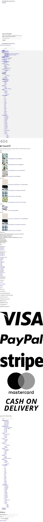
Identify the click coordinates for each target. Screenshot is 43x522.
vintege (3, 448)
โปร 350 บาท (2, 248)
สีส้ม (5, 476)
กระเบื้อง (5, 124)
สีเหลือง (5, 111)
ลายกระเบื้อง (2, 270)
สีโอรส (5, 483)
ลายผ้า (5, 86)
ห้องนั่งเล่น (6, 91)
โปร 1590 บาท (2, 254)
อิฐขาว (8, 136)
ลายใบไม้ (5, 123)
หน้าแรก (1, 287)
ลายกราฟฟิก (6, 116)
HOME (3, 50)
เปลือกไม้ (8, 75)
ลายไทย (5, 71)
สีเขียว (5, 108)
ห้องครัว (5, 90)
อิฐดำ (7, 135)
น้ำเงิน (5, 103)
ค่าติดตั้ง (1, 282)
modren (3, 63)
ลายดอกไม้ (6, 81)
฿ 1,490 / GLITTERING (8, 427)
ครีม (5, 98)
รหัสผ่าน (1, 516)
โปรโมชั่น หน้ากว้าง (5, 56)
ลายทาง (5, 121)
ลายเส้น (5, 68)
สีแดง (5, 112)
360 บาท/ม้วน (6, 54)
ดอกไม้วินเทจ (6, 449)
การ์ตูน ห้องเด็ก (2, 266)
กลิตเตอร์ (6, 125)
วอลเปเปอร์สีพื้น (4, 95)
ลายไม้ (5, 131)
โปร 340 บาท (2, 247)
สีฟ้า (5, 104)
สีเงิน (5, 109)
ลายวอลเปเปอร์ (4, 115)
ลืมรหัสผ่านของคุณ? (3, 520)
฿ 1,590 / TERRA (7, 59)
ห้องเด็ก (5, 122)
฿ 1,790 (5, 60)
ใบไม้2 (5, 83)
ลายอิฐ (1, 264)
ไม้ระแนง (6, 132)
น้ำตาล (5, 102)
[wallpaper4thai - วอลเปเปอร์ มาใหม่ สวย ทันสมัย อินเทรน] (5, 45)
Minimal (3, 85)
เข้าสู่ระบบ (6, 518)
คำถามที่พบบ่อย (2, 284)
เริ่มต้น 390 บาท (7, 434)
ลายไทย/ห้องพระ (7, 130)
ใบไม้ (5, 82)
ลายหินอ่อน (6, 117)
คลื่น (5, 72)
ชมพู (5, 469)
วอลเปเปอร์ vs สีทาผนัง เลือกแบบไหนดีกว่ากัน (11, 53)
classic (3, 69)
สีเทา (5, 110)
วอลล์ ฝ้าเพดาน (2, 272)
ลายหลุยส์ (6, 70)
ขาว (5, 96)
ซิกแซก (5, 435)
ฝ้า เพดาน (6, 128)
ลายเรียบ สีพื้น (2, 267)
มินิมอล (5, 87)
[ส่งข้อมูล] (0, 151)
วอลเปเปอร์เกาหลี (3, 277)
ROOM (3, 89)
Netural (3, 443)
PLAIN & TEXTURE (7, 88)
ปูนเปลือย (6, 119)
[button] (4, 2)
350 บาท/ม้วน (6, 52)
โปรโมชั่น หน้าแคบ (5, 420)
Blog (3, 52)
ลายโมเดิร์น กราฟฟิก (3, 257)
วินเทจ (5, 84)
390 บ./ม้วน (6, 55)
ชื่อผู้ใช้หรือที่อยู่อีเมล (3, 514)
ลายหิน (1, 263)
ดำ (4, 97)
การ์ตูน (8, 94)
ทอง (5, 101)
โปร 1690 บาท (2, 255)
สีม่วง (5, 105)
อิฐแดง (8, 137)
